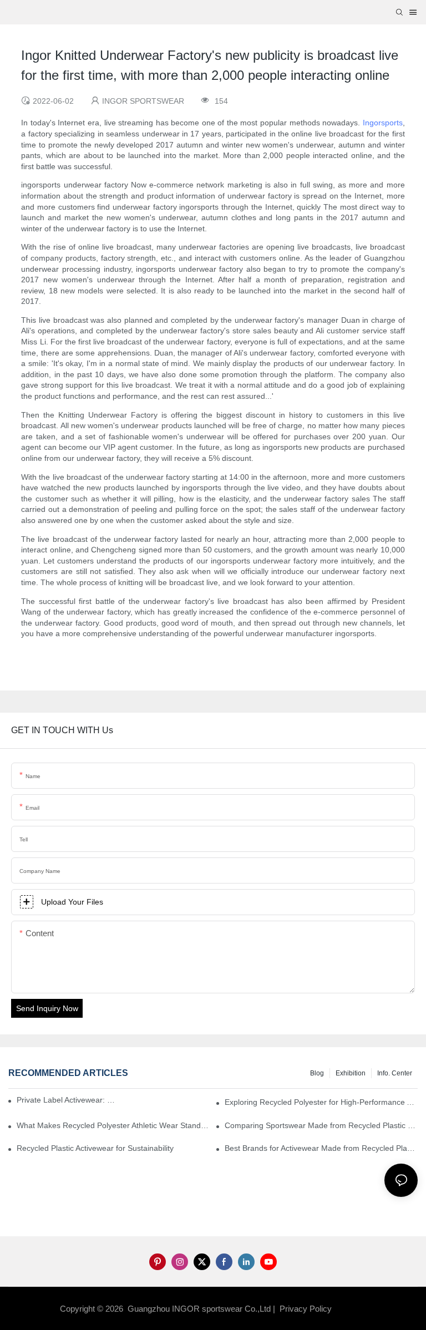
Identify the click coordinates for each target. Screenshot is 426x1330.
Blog (317, 1073)
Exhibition (351, 1073)
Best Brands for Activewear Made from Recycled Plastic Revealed (321, 1148)
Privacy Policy (306, 1308)
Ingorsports (383, 122)
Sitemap (352, 1308)
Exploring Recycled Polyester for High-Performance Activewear (321, 1102)
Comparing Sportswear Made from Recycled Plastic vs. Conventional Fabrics (321, 1125)
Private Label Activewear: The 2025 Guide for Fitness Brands (68, 1099)
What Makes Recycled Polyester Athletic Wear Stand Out (113, 1125)
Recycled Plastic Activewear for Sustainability (95, 1148)
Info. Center (394, 1073)
